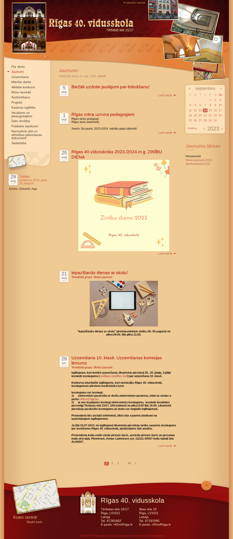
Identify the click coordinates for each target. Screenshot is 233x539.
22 (210, 115)
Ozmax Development (153, 535)
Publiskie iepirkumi (24, 126)
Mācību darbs (21, 82)
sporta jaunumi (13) (197, 163)
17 (220, 110)
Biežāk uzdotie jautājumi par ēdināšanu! (110, 86)
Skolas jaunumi (102, 277)
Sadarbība (18, 143)
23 (215, 115)
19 (195, 115)
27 (200, 120)
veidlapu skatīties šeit (113, 376)
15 (210, 110)
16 (215, 110)
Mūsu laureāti (21, 92)
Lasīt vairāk (165, 95)
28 (205, 120)
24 (220, 115)
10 (220, 105)
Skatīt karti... (36, 522)
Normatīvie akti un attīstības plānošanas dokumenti (26, 134)
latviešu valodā (136, 2)
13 (200, 110)
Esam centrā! (25, 518)
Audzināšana (20, 97)
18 (190, 115)
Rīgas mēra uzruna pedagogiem (103, 114)
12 (195, 110)
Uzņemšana (20, 77)
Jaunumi (17, 71)
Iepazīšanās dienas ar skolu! (99, 272)
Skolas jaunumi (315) (198, 160)
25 (190, 120)
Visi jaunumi (193, 156)
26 (195, 120)
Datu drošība (20, 121)
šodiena (192, 128)
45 (129, 463)
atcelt (102, 76)
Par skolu (18, 66)
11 (190, 110)
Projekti (16, 102)
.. (123, 463)
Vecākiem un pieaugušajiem (21, 114)
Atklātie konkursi (23, 87)
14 (205, 110)
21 (205, 115)
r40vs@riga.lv (88, 399)
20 (200, 115)
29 (210, 120)
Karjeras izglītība (23, 107)
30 (215, 120)
